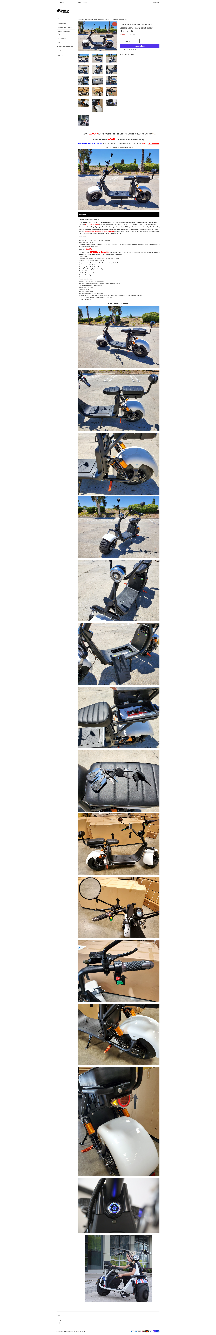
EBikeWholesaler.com (70, 1331)
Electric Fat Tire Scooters (64, 27)
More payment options (130, 49)
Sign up (85, 2)
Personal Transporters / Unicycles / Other (63, 33)
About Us (59, 51)
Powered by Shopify (80, 1331)
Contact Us (60, 55)
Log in (79, 2)
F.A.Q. (58, 1323)
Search (58, 1319)
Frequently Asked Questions (65, 46)
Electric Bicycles (61, 23)
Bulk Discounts (61, 38)
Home (58, 19)
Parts (58, 42)
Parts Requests (61, 1321)
